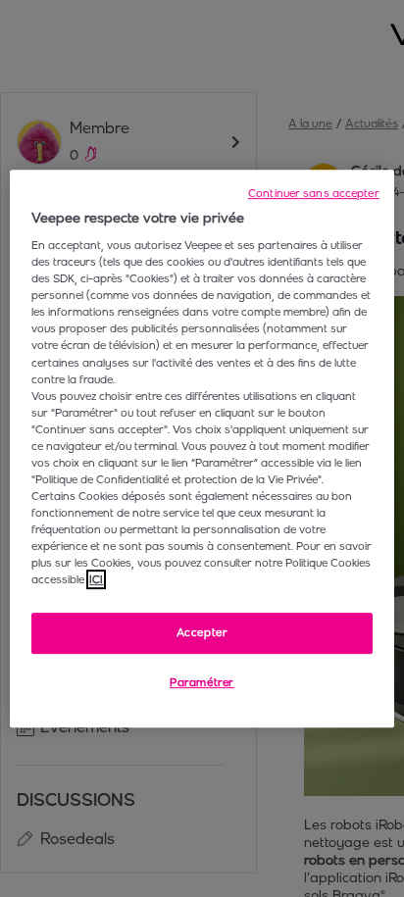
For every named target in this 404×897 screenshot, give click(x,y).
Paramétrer (202, 682)
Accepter (202, 633)
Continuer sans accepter (313, 193)
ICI (96, 579)
